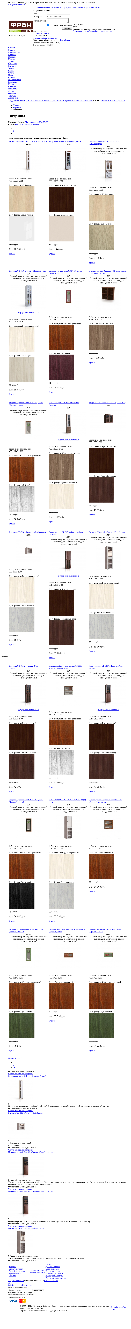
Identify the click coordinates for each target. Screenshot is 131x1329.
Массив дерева (31, 122)
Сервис (87, 7)
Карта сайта (27, 1285)
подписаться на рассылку (60, 25)
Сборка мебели (52, 1269)
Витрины (12, 66)
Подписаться (38, 1290)
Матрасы (12, 57)
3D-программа (66, 7)
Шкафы (11, 50)
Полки (11, 75)
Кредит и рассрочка (54, 1273)
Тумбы (11, 61)
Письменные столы (84, 100)
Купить (12, 253)
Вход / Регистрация (16, 5)
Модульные (14, 100)
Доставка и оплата (81, 31)
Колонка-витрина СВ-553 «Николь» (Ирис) (27, 1076)
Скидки (11, 77)
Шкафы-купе (14, 52)
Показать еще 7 (14, 1058)
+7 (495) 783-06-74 (41, 33)
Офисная (12, 93)
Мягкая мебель (14, 80)
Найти (50, 45)
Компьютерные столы (66, 100)
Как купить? (78, 7)
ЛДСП (45, 122)
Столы (11, 70)
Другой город (65, 40)
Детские (11, 91)
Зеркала (11, 68)
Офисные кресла (50, 100)
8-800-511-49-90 (51, 1281)
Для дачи (12, 95)
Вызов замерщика (53, 1271)
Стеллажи (12, 64)
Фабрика (41, 7)
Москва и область (37, 1272)
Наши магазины (52, 7)
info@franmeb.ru (15, 1285)
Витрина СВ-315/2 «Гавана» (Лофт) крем (26, 1228)
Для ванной (13, 98)
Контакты (95, 7)
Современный (33, 124)
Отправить (67, 28)
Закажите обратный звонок (45, 38)
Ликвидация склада (54, 1276)
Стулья (11, 73)
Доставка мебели (53, 1267)
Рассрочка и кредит (103, 31)
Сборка (92, 31)
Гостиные (12, 82)
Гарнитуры (23, 100)
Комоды (11, 59)
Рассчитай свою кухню (56, 1278)
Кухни (11, 84)
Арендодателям (15, 1273)
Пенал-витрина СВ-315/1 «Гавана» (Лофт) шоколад (30, 1152)
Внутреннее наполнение (28, 312)
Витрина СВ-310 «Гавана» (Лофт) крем (25, 1113)
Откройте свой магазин (19, 1271)
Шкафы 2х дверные (116, 100)
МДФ (40, 122)
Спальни (12, 86)
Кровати (12, 55)
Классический (21, 124)
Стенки (11, 48)
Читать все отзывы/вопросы (20, 1074)
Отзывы (12, 1276)
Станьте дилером (16, 1269)
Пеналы (104, 100)
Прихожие (12, 89)
